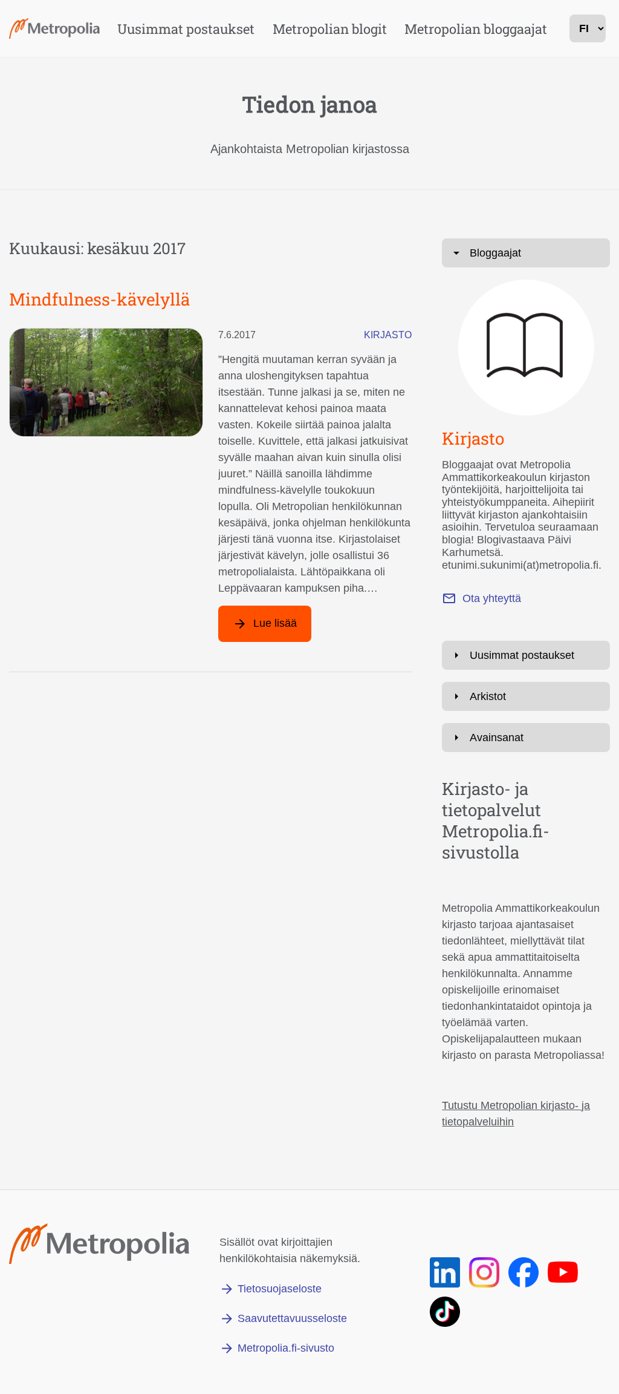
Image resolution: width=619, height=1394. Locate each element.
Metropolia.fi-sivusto (286, 1348)
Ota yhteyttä (491, 598)
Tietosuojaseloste (280, 1289)
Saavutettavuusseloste (292, 1318)
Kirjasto (388, 335)
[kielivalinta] (587, 28)
